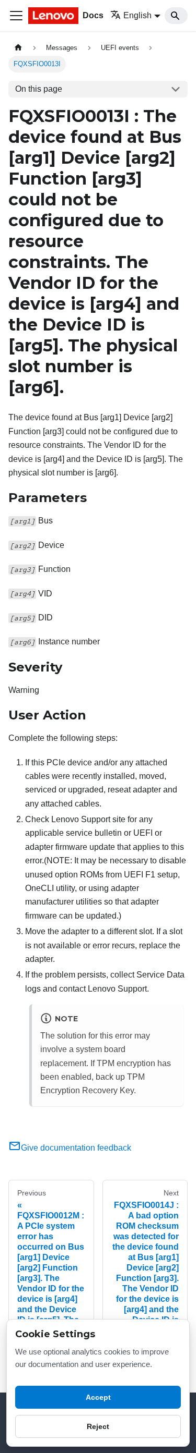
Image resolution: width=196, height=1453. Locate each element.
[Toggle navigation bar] (16, 15)
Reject (98, 1426)
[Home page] (18, 48)
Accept (98, 1397)
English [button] (137, 15)
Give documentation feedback (76, 1147)
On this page (38, 88)
